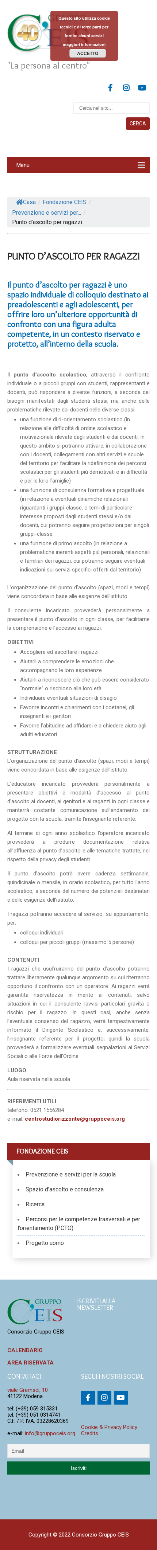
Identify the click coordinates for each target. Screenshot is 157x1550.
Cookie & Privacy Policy (109, 1427)
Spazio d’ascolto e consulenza (65, 1189)
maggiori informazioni (84, 44)
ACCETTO (87, 53)
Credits (89, 1433)
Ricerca (35, 1204)
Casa (29, 202)
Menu (23, 165)
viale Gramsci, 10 (27, 1390)
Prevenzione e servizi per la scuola (71, 1174)
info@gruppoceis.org (50, 1433)
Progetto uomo (45, 1242)
